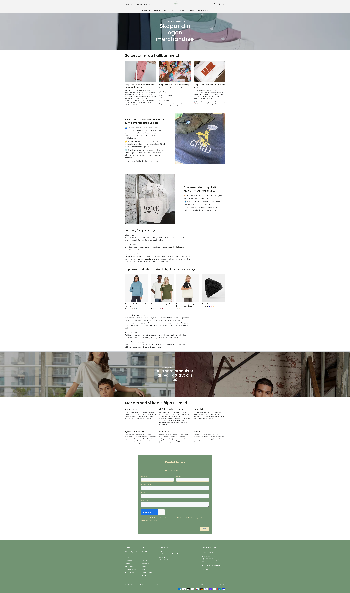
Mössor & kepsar (130, 569)
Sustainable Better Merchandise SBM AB (140, 584)
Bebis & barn (129, 566)
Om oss (144, 561)
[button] (214, 4)
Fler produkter (130, 572)
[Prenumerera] (224, 552)
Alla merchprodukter (132, 552)
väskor (151, 259)
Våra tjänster (146, 552)
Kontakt (144, 558)
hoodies (143, 259)
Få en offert (146, 555)
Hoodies (127, 558)
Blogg (144, 566)
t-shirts (136, 259)
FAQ (143, 569)
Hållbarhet (145, 564)
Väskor (127, 564)
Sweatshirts (129, 561)
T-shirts (127, 555)
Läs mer (204, 198)
